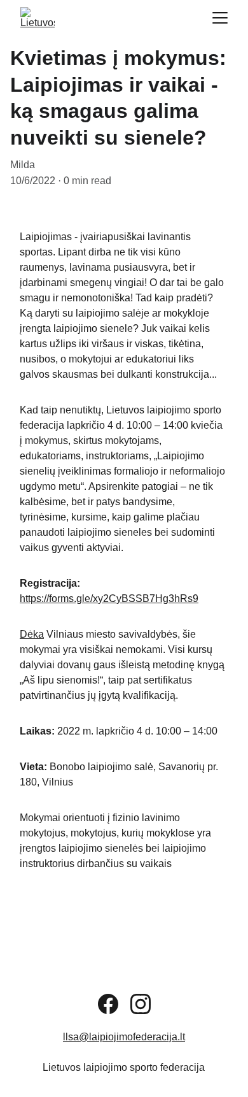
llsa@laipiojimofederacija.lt (124, 1036)
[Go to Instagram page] (140, 1004)
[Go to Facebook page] (108, 1004)
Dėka (32, 634)
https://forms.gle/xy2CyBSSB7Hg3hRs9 (109, 598)
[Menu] (220, 18)
